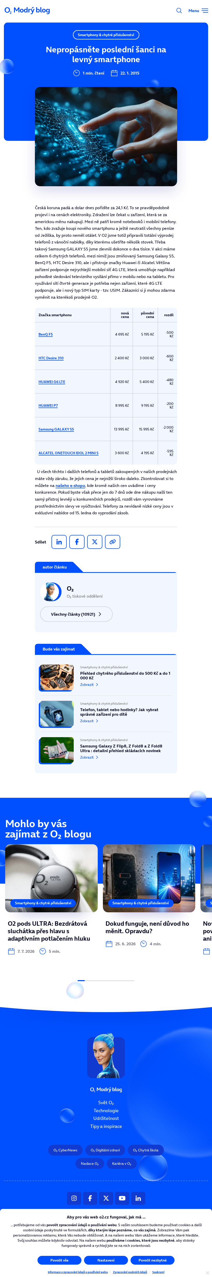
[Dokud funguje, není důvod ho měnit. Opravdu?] (149, 895)
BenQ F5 (46, 334)
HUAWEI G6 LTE (52, 381)
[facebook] (77, 542)
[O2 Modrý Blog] (27, 10)
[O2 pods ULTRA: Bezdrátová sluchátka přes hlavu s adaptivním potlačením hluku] (51, 899)
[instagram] (74, 1198)
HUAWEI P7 (48, 405)
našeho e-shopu (70, 485)
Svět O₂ (106, 1102)
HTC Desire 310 (51, 358)
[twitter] (94, 542)
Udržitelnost (106, 1118)
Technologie (106, 1110)
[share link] (112, 542)
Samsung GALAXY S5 (56, 429)
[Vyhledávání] (179, 10)
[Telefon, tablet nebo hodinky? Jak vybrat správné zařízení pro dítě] (106, 714)
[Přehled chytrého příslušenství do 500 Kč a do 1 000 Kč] (106, 679)
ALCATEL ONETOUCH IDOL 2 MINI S (69, 453)
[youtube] (122, 1198)
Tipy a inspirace (106, 1126)
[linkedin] (59, 542)
